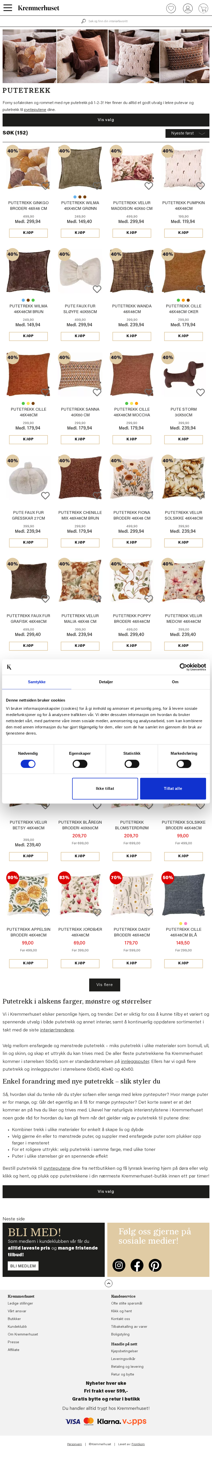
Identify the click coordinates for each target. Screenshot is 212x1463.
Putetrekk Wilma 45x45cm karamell (79, 196)
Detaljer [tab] (106, 682)
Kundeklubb (17, 1327)
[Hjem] (38, 7)
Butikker (14, 1319)
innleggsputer (135, 1062)
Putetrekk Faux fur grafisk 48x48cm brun (28, 622)
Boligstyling (120, 1335)
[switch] (80, 764)
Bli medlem (23, 1266)
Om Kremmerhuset (23, 1335)
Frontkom (138, 1444)
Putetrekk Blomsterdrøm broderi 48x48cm (132, 828)
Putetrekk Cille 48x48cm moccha (188, 300)
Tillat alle (173, 788)
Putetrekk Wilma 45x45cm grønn (33, 300)
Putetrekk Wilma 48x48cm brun (84, 196)
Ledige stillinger (20, 1304)
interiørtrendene (57, 1030)
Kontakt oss (120, 1319)
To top (108, 1283)
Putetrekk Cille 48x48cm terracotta (183, 300)
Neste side (14, 1219)
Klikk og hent (121, 1311)
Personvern (74, 1444)
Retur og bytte (122, 1375)
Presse (13, 1342)
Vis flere (104, 985)
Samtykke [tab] (37, 682)
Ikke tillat (105, 788)
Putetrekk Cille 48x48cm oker (28, 403)
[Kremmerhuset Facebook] (137, 1265)
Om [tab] (175, 682)
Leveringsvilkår (123, 1359)
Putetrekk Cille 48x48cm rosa (185, 923)
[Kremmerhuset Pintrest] (155, 1265)
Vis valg (106, 120)
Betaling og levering (127, 1367)
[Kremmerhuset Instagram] (118, 1265)
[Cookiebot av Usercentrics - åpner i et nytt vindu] (183, 667)
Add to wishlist (45, 186)
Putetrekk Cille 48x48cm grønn (178, 300)
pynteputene (35, 110)
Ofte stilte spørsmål (126, 1304)
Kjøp (28, 233)
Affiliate (13, 1350)
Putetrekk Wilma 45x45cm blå (75, 196)
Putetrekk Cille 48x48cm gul (180, 923)
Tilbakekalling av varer (129, 1327)
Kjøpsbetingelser (124, 1351)
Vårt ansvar (17, 1311)
